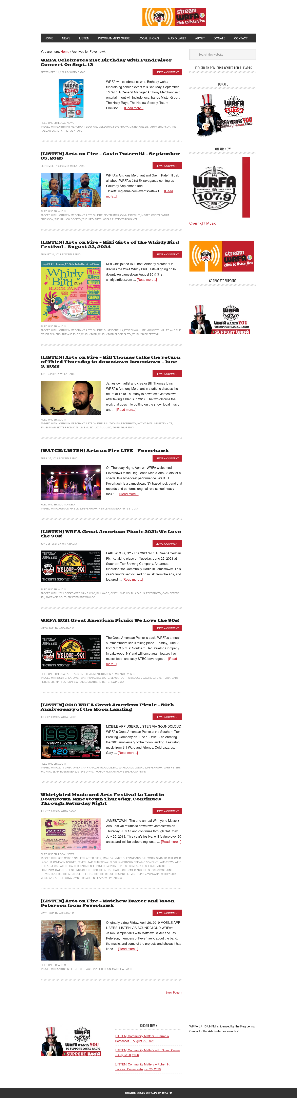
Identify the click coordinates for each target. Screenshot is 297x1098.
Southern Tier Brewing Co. (77, 597)
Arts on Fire (94, 215)
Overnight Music (202, 223)
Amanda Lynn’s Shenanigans (121, 858)
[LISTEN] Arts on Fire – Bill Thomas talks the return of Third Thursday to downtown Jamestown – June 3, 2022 (110, 362)
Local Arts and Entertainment (79, 673)
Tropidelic (122, 873)
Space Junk (165, 870)
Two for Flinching (106, 771)
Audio (62, 211)
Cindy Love (118, 593)
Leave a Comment (167, 72)
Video (71, 504)
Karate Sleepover (92, 866)
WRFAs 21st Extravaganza (120, 219)
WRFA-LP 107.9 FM (82, 15)
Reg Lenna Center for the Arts (89, 870)
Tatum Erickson (159, 126)
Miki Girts (153, 330)
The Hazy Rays (72, 130)
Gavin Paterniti (130, 215)
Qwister (60, 870)
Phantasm (47, 870)
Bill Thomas (112, 423)
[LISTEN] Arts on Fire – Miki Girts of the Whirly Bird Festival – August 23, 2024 (110, 244)
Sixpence (51, 597)
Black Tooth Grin (122, 677)
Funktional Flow (105, 862)
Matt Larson (64, 681)
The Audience (71, 334)
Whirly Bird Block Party (114, 334)
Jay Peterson (102, 968)
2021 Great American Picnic (76, 593)
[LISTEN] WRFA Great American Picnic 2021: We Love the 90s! (111, 534)
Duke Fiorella (113, 330)
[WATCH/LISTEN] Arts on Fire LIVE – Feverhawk (105, 450)
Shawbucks (119, 870)
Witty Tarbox (113, 877)
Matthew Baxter (123, 968)
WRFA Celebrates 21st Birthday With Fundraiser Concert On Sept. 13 (106, 62)
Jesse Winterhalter (65, 866)
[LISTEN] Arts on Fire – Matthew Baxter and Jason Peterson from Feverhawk (107, 903)
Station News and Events (118, 673)
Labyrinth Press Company (123, 866)
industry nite (163, 423)
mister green (139, 126)
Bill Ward (102, 593)
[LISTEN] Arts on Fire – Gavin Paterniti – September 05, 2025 (110, 156)
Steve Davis (85, 771)
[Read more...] (134, 108)
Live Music (87, 427)
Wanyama (153, 873)
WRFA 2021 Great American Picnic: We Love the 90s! (110, 620)
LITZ (143, 330)
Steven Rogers (51, 873)
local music (103, 427)
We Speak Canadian (133, 771)
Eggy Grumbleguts (99, 126)
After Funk (93, 858)
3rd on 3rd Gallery (71, 858)
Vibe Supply (138, 873)
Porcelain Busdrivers (60, 771)
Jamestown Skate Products (60, 427)
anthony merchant (71, 126)
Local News (66, 122)
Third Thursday (123, 427)
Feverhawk (120, 126)
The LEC (87, 873)
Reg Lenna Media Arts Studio (118, 508)
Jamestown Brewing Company (138, 862)
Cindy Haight (164, 858)
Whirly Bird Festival (146, 334)
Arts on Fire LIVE (69, 508)
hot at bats (145, 423)
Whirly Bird (89, 334)
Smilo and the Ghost (142, 870)
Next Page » (174, 992)
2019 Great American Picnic (76, 767)
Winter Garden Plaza (88, 877)
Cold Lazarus (135, 593)
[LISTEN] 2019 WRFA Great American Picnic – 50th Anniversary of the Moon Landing (107, 707)
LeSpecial (148, 866)
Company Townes (64, 862)
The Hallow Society (68, 219)
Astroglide (104, 767)
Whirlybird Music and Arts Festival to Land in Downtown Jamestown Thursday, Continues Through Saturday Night (102, 799)
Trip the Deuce (104, 873)
